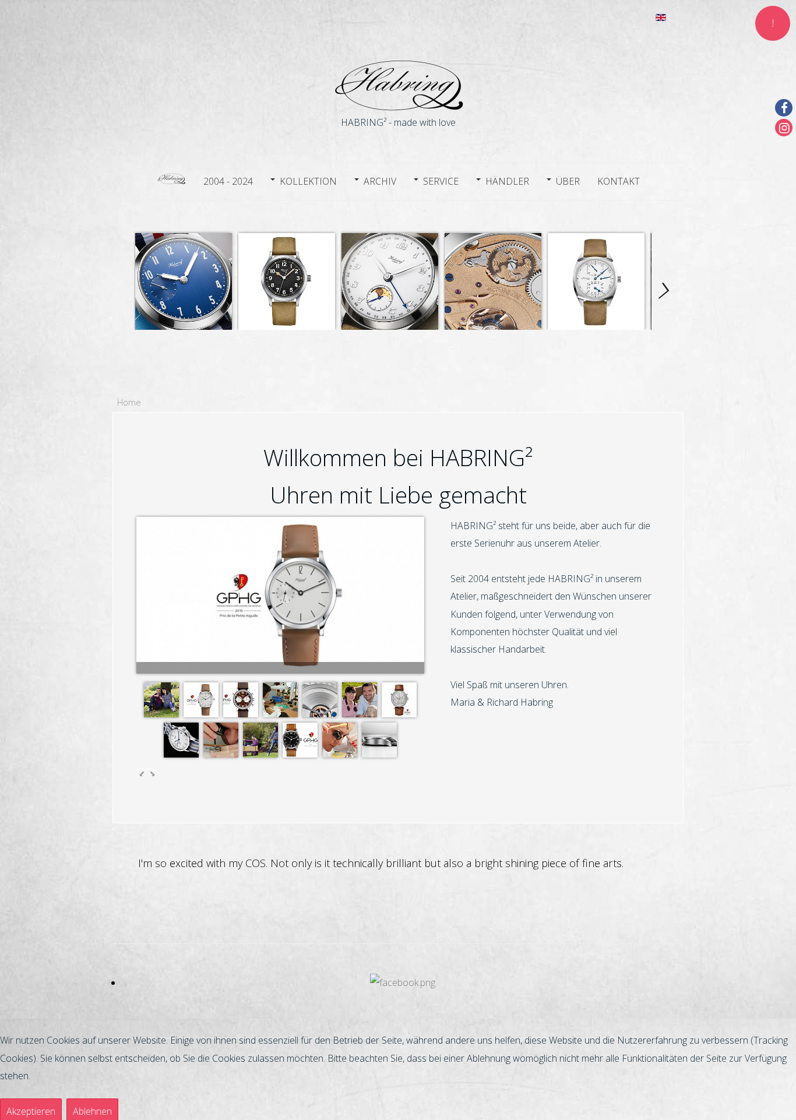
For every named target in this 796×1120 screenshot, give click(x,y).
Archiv (380, 181)
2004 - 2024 (228, 181)
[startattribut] (171, 179)
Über (568, 181)
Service (441, 181)
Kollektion (308, 181)
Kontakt (618, 181)
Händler (507, 181)
